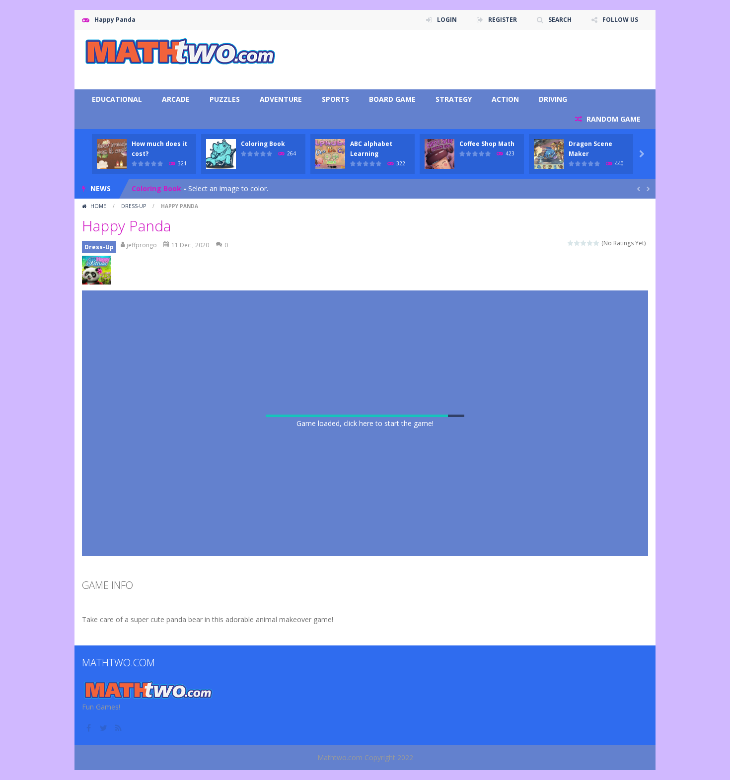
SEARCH (560, 19)
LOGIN (447, 19)
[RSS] (119, 727)
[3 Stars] (584, 243)
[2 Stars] (577, 243)
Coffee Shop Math (486, 144)
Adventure (281, 99)
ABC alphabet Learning (173, 190)
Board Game (392, 99)
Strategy (454, 99)
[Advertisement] (467, 59)
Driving (553, 99)
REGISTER (502, 19)
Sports (335, 99)
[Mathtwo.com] (181, 51)
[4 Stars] (590, 243)
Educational (117, 99)
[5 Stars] (596, 243)
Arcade (176, 99)
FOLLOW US (620, 19)
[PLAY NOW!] (112, 153)
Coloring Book (263, 144)
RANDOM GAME (612, 119)
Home (98, 206)
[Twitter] (104, 727)
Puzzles (225, 99)
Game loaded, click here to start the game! (365, 423)
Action (505, 99)
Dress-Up (133, 206)
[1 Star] (571, 243)
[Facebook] (89, 727)
